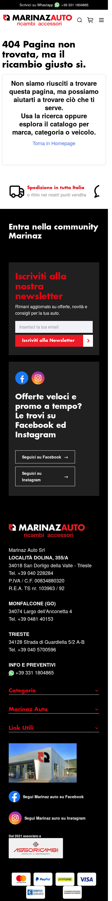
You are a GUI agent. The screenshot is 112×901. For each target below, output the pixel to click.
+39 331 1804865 (54, 4)
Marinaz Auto (28, 709)
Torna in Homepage (54, 143)
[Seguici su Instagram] (15, 817)
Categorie (22, 691)
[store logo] (37, 20)
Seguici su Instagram (45, 476)
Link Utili (21, 728)
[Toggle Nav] (101, 20)
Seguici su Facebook (45, 457)
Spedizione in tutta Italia (55, 188)
